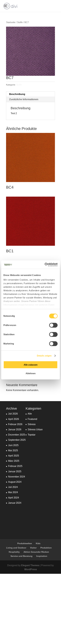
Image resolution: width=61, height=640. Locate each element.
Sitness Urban (35, 429)
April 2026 (13, 419)
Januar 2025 (14, 471)
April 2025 (13, 455)
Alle (30, 413)
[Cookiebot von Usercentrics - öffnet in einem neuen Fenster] (45, 265)
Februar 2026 (15, 424)
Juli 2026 (13, 413)
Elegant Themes (30, 565)
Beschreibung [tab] (17, 94)
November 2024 (16, 476)
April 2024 (13, 497)
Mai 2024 (13, 492)
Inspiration (41, 556)
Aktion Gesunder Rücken (36, 552)
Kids (38, 543)
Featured (32, 419)
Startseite (10, 22)
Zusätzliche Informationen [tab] (23, 99)
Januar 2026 (14, 429)
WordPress (30, 569)
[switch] (53, 325)
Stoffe (20, 22)
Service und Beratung (21, 556)
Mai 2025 (13, 450)
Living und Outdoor (16, 548)
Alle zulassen (30, 364)
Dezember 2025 (16, 434)
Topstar (31, 434)
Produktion (46, 548)
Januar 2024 (14, 503)
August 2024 (14, 482)
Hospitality (14, 552)
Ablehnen (31, 373)
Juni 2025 (13, 445)
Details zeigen (44, 355)
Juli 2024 (13, 487)
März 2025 (13, 461)
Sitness (32, 424)
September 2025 (17, 440)
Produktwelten (24, 543)
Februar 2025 (15, 466)
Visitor (33, 548)
